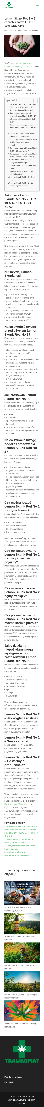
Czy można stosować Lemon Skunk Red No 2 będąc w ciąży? (23, 149)
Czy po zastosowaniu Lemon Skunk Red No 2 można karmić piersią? (23, 155)
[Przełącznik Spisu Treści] (34, 101)
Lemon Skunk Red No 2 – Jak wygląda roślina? (21, 172)
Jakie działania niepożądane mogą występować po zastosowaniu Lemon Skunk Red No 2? (23, 164)
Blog (36, 30)
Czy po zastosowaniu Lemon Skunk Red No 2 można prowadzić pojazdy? (23, 142)
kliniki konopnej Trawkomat (16, 804)
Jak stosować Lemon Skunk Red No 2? (22, 120)
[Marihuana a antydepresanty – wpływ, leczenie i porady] (22, 982)
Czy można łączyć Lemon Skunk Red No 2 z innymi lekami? (22, 135)
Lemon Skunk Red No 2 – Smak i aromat (23, 178)
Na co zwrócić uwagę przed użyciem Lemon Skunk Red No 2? (23, 114)
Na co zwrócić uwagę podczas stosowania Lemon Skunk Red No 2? (23, 128)
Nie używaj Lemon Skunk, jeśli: (21, 110)
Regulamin (9, 1082)
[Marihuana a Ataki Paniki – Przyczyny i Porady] (22, 953)
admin (20, 30)
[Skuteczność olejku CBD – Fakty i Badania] (22, 924)
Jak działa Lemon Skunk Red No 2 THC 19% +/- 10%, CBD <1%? (23, 105)
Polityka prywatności (13, 1077)
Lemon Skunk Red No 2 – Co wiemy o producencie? (22, 184)
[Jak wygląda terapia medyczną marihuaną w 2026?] (22, 893)
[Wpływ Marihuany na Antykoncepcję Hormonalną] (22, 1011)
